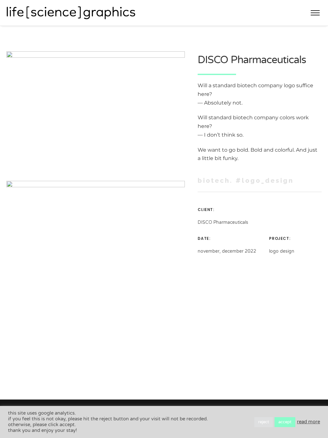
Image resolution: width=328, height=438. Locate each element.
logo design (281, 251)
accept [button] (284, 422)
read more (308, 422)
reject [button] (263, 422)
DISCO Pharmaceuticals (223, 222)
